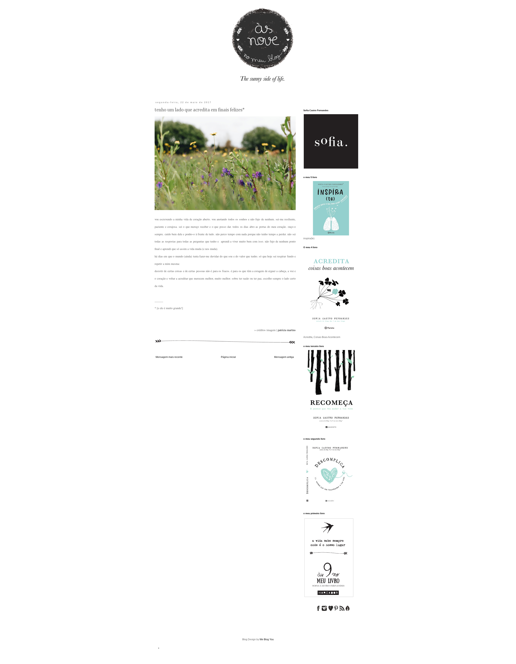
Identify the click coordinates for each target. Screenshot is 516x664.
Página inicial (228, 357)
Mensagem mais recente (169, 357)
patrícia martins (287, 330)
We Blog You (267, 639)
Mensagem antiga (284, 357)
